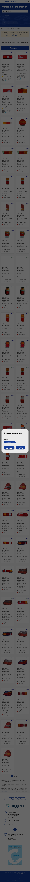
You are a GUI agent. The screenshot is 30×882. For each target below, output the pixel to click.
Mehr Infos (6, 439)
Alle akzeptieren (9, 447)
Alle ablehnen (21, 447)
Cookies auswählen (10, 442)
